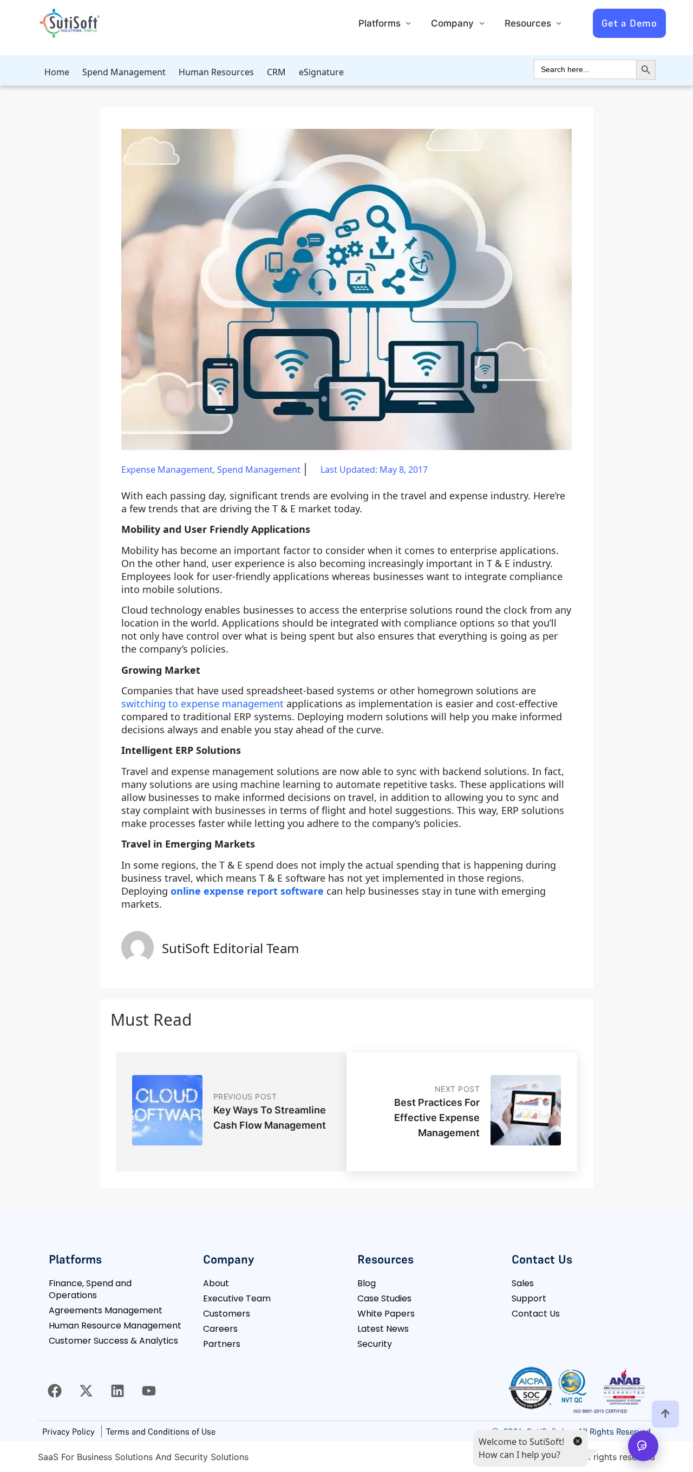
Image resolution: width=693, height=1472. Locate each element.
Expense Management (167, 470)
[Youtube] (149, 1390)
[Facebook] (54, 1390)
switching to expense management (202, 703)
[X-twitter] (86, 1390)
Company (452, 23)
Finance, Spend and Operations (90, 1289)
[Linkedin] (117, 1390)
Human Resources (216, 72)
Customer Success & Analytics (113, 1340)
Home (56, 72)
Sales (523, 1283)
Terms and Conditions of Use (160, 1431)
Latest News (383, 1329)
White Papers (386, 1313)
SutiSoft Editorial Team (230, 948)
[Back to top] (665, 1414)
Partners (221, 1344)
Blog (366, 1283)
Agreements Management (105, 1310)
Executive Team (237, 1298)
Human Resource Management (115, 1325)
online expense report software (247, 890)
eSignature (321, 72)
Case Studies (384, 1298)
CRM (276, 72)
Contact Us (536, 1313)
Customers (226, 1313)
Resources (528, 23)
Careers (220, 1329)
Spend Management (124, 72)
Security (374, 1344)
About (216, 1283)
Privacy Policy (68, 1431)
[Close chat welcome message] (577, 1440)
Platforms (379, 23)
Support (529, 1298)
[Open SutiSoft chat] (643, 1446)
